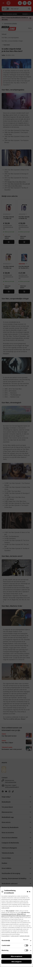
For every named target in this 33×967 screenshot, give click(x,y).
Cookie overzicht (15, 936)
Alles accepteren (16, 956)
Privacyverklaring (5, 936)
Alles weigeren (16, 962)
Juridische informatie (24, 936)
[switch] (26, 945)
